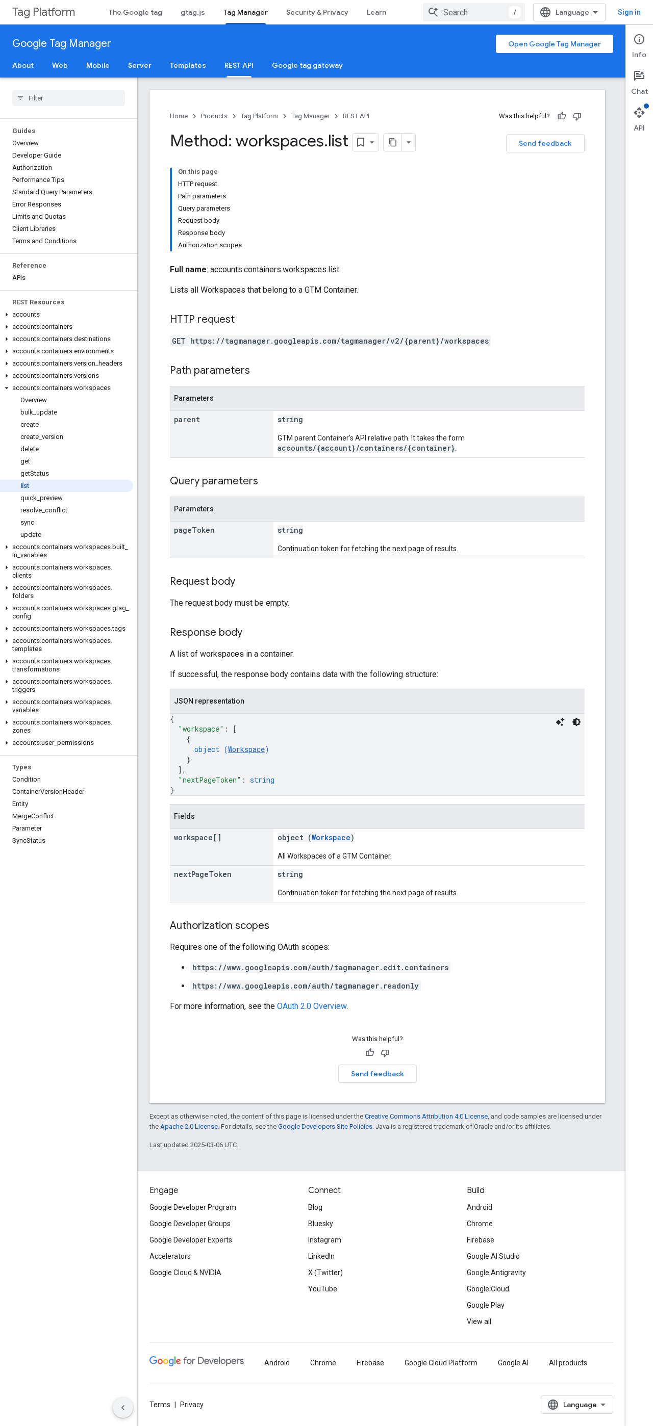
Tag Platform (43, 12)
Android (479, 1207)
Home (179, 116)
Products (214, 116)
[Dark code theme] (576, 722)
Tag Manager (245, 12)
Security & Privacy (317, 12)
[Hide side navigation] (123, 1407)
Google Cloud (488, 1289)
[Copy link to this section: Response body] (252, 633)
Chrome (480, 1224)
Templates (188, 65)
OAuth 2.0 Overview (311, 1006)
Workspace (246, 749)
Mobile (98, 65)
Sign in (629, 12)
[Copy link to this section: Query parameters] (268, 482)
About (23, 65)
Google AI (513, 1363)
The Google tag (135, 12)
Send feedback (545, 143)
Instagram (324, 1240)
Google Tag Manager (61, 43)
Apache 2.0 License (189, 1126)
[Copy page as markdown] (393, 142)
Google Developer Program (192, 1207)
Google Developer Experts (190, 1240)
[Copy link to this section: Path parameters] (260, 371)
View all (479, 1321)
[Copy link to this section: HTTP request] (245, 320)
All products (568, 1363)
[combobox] (474, 12)
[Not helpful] (577, 116)
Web (60, 65)
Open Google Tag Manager (554, 43)
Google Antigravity (496, 1272)
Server (140, 65)
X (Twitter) (325, 1272)
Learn (376, 12)
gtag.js (193, 12)
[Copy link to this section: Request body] (245, 582)
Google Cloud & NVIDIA (185, 1272)
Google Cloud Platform (441, 1363)
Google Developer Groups (190, 1224)
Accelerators (170, 1256)
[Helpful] (561, 116)
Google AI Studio (493, 1256)
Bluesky (320, 1224)
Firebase (480, 1240)
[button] (66, 314)
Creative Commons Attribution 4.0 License (426, 1116)
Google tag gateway (307, 65)
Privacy (192, 1405)
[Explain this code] (560, 722)
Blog (315, 1207)
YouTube (322, 1289)
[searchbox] (68, 98)
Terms (159, 1405)
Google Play (486, 1305)
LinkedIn (321, 1256)
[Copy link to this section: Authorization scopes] (279, 926)
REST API (239, 65)
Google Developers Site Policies (325, 1126)
